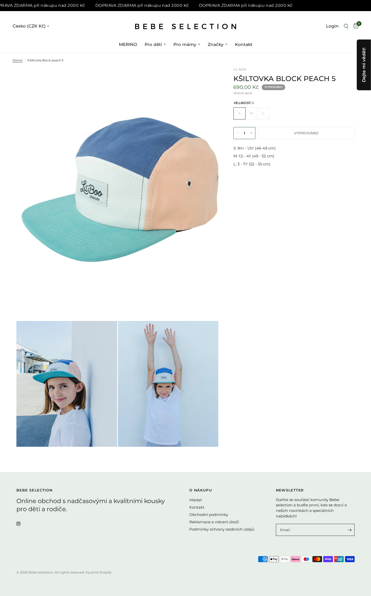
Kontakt (243, 44)
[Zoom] (208, 78)
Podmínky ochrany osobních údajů (221, 529)
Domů (17, 60)
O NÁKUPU (200, 490)
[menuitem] (128, 44)
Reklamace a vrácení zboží (214, 521)
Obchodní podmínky (208, 514)
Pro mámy (184, 44)
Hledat (195, 500)
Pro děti (153, 44)
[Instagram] (22, 523)
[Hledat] (346, 26)
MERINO (128, 44)
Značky (216, 44)
